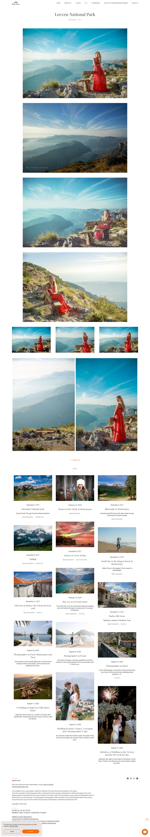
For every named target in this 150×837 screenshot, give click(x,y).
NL (18, 810)
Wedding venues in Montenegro (22, 817)
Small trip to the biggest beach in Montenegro (117, 562)
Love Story (27, 812)
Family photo (35, 812)
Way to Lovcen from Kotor (75, 601)
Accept (31, 831)
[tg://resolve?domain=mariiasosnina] (137, 778)
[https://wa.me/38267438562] (134, 778)
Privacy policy (13, 826)
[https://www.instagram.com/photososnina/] (131, 778)
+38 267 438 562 (48, 784)
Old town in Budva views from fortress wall (32, 607)
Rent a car (17, 780)
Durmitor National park (33, 509)
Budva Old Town (117, 616)
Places (78, 3)
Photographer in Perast (75, 655)
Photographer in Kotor (117, 665)
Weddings (15, 812)
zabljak (39, 563)
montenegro (27, 517)
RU (29, 810)
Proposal (43, 812)
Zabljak (32, 559)
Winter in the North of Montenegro (75, 509)
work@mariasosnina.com (20, 787)
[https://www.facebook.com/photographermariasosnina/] (128, 778)
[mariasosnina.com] (16, 3)
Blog (86, 3)
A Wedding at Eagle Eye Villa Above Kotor (33, 709)
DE (24, 810)
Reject (12, 831)
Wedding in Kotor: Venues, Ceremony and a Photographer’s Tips (75, 730)
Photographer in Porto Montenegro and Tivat (33, 656)
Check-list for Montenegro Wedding (116, 3)
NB (16, 810)
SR (26, 810)
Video (58, 3)
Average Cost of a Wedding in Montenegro (25, 819)
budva (39, 612)
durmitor (40, 517)
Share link (76, 460)
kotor (81, 614)
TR (21, 810)
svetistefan (81, 560)
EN (13, 810)
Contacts (135, 3)
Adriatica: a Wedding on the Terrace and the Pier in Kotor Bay (117, 753)
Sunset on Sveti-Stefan (75, 555)
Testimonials (96, 3)
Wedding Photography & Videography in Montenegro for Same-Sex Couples (35, 821)
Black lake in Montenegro (117, 509)
